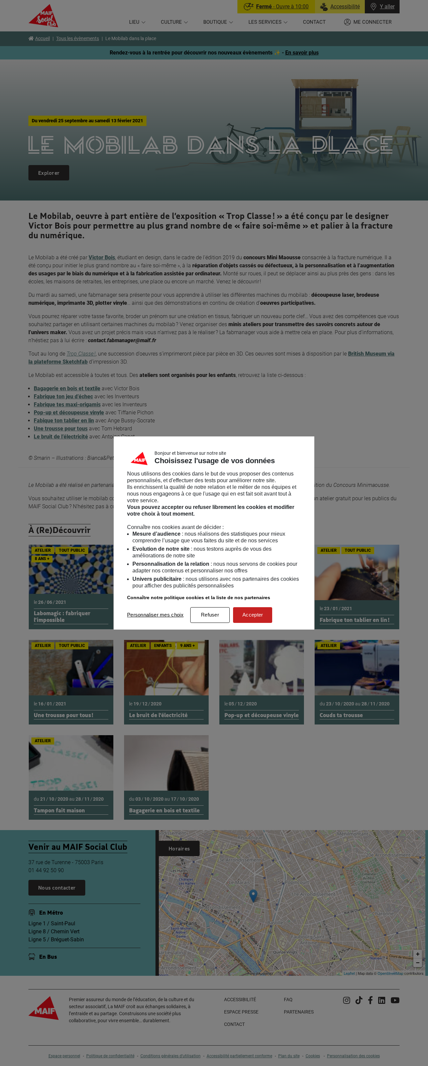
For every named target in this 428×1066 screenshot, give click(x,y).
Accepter (252, 615)
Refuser (210, 615)
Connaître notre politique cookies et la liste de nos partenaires (198, 597)
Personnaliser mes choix (155, 615)
